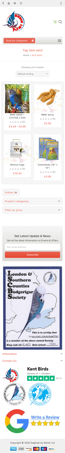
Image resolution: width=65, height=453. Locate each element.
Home (26, 55)
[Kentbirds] (13, 21)
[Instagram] (22, 3)
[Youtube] (10, 3)
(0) (23, 121)
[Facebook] (4, 3)
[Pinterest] (16, 3)
